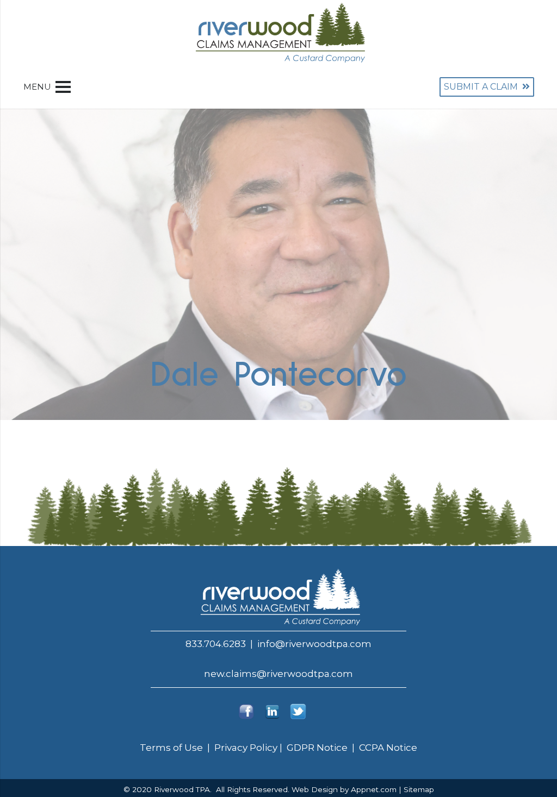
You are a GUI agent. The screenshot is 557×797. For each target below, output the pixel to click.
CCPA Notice (388, 747)
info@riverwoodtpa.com (314, 643)
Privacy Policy (245, 747)
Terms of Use (172, 747)
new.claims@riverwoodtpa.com (278, 673)
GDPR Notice (316, 747)
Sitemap (419, 789)
